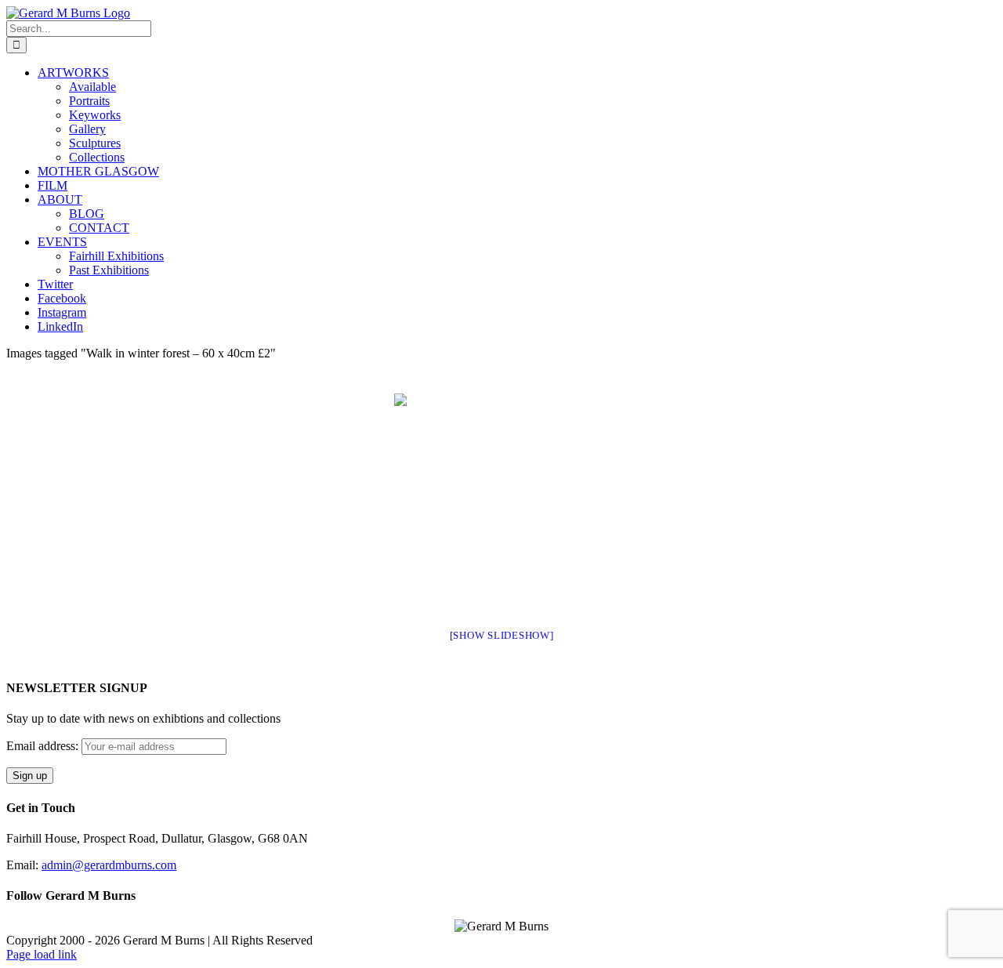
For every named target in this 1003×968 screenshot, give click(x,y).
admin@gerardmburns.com (109, 865)
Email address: (43, 745)
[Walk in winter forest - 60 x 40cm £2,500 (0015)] (502, 501)
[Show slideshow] (502, 635)
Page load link (41, 954)
